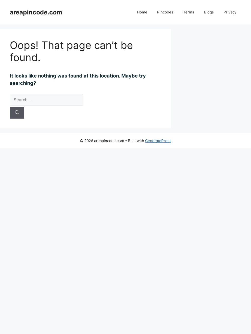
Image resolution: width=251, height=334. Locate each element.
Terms (188, 12)
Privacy (230, 12)
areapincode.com (36, 12)
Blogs (209, 12)
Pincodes (165, 12)
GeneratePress (158, 140)
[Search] (17, 113)
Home (142, 12)
